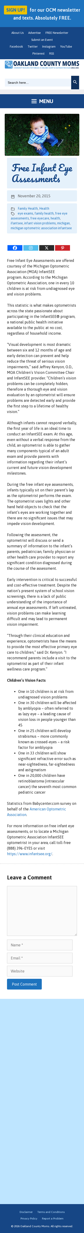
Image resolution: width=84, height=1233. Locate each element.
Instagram (49, 46)
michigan (63, 223)
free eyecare (39, 218)
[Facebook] (14, 248)
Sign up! (15, 10)
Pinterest (38, 53)
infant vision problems (40, 223)
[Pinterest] (62, 248)
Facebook (16, 46)
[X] (46, 248)
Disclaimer (26, 1212)
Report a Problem (52, 1218)
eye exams (25, 213)
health (55, 218)
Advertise (34, 33)
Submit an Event (42, 40)
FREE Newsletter (57, 33)
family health (44, 213)
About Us (17, 33)
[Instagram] (30, 248)
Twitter (33, 46)
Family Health (28, 208)
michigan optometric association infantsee (41, 228)
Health (44, 208)
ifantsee (17, 223)
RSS (51, 53)
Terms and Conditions (51, 1212)
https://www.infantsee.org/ (29, 854)
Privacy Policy (29, 1218)
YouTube (66, 46)
